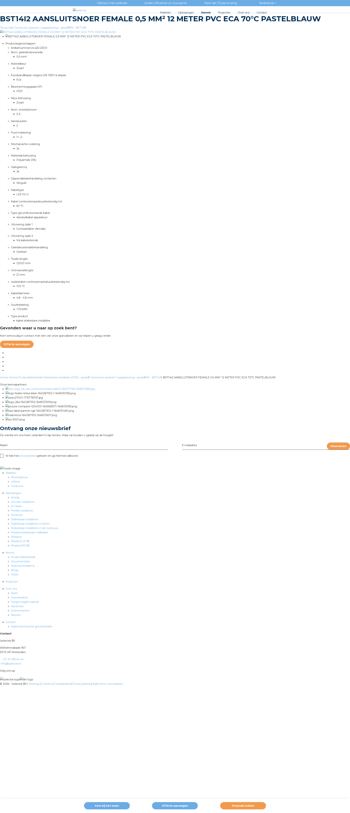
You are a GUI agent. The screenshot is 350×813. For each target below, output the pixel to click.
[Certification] (50, 389)
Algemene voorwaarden (107, 683)
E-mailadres (189, 445)
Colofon (47, 683)
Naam (4, 445)
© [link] (1, 683)
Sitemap (34, 683)
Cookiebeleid (62, 683)
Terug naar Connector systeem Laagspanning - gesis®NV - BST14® (43, 27)
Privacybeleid (82, 683)
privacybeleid (28, 455)
